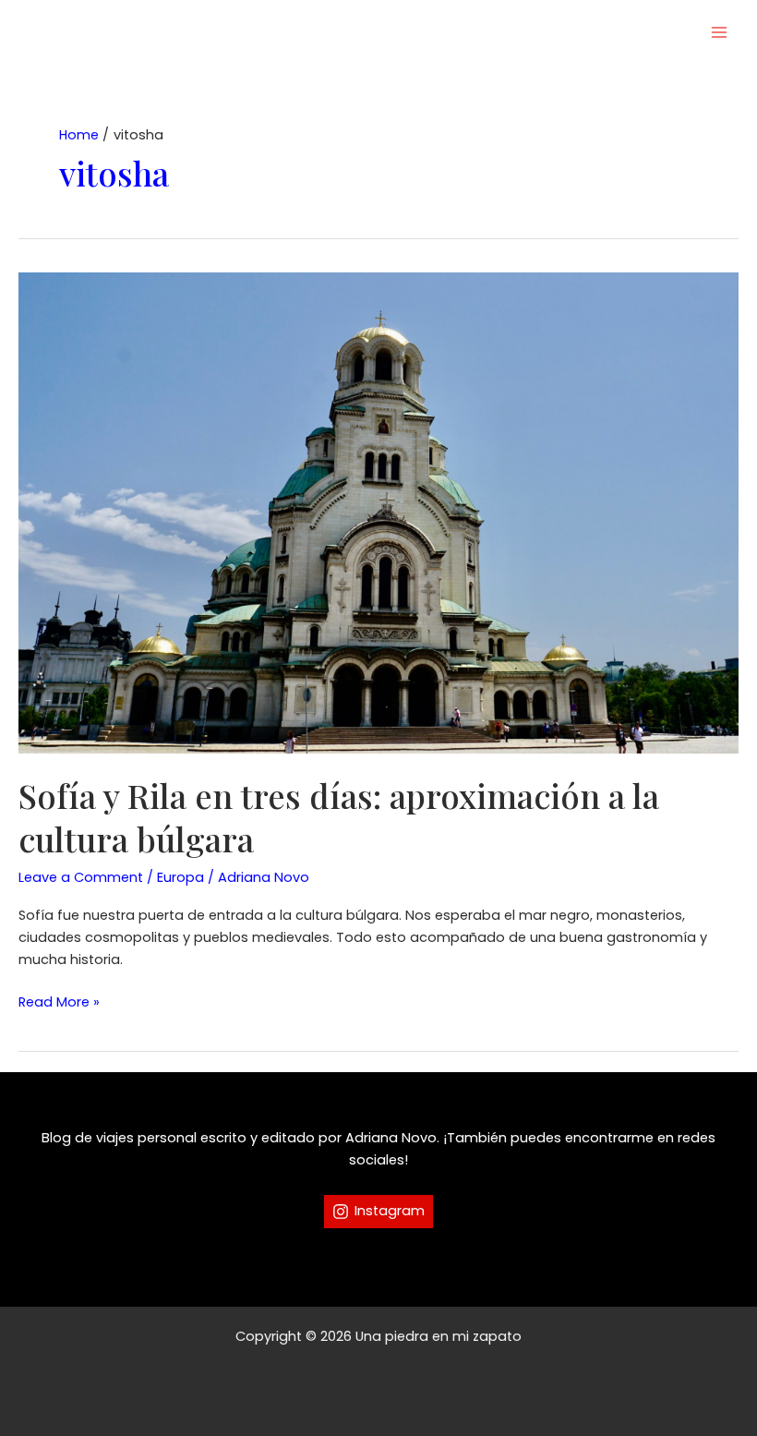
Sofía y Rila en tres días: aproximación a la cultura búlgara (338, 817)
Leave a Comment (80, 877)
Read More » (59, 1002)
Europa (180, 877)
